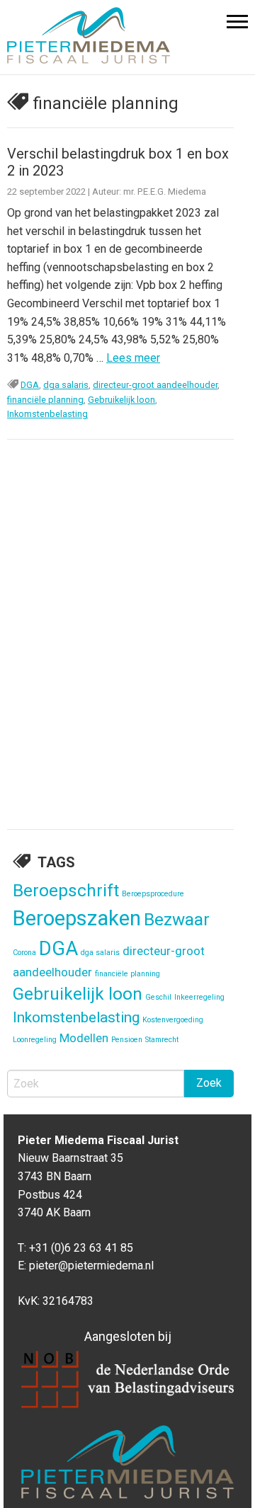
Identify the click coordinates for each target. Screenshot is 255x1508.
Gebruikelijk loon (121, 399)
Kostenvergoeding (172, 1019)
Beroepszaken (77, 918)
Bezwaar (177, 920)
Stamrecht (161, 1039)
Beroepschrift (66, 891)
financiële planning (45, 399)
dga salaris (66, 384)
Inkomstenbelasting (47, 414)
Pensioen (126, 1039)
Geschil (158, 997)
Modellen (84, 1038)
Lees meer (133, 358)
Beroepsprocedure (153, 893)
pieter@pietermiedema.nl (91, 1265)
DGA (30, 384)
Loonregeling (35, 1039)
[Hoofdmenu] (237, 25)
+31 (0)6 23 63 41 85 (81, 1248)
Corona (24, 952)
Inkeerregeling (199, 997)
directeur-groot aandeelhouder (155, 384)
